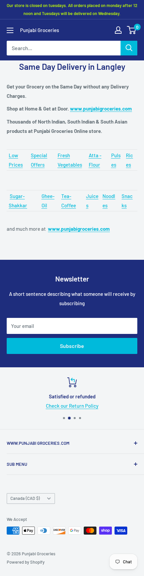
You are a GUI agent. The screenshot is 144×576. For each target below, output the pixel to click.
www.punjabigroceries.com (101, 109)
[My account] (118, 30)
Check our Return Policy (72, 406)
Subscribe (72, 346)
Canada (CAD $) (25, 498)
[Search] (129, 48)
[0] (132, 30)
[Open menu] (10, 30)
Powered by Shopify (26, 562)
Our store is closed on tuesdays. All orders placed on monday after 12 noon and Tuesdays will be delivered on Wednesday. (72, 9)
